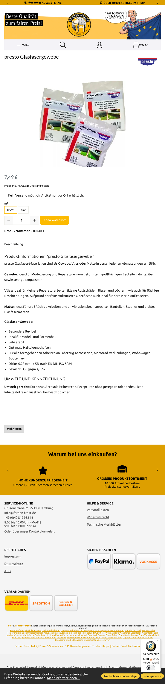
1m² (23, 209)
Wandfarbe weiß (92, 637)
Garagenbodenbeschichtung (75, 630)
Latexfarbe (136, 633)
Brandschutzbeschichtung (86, 640)
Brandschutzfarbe (64, 640)
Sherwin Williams (144, 637)
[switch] (151, 667)
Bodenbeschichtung (45, 635)
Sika (10, 626)
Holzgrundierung (15, 633)
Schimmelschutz (72, 633)
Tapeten (148, 635)
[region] (82, 123)
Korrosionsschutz (75, 637)
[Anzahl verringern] (9, 220)
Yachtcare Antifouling (45, 637)
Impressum (12, 556)
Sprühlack (106, 630)
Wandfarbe (124, 633)
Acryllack (48, 633)
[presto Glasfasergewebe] (82, 124)
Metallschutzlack (133, 630)
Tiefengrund (87, 633)
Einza (141, 635)
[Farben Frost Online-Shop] (82, 24)
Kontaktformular (41, 531)
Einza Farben (112, 635)
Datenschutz (13, 563)
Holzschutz (58, 633)
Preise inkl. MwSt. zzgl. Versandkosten (26, 185)
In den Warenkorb (54, 220)
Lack (156, 633)
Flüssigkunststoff (32, 630)
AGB (7, 571)
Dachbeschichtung (51, 630)
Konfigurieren (152, 676)
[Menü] (158, 641)
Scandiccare (28, 637)
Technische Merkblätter (104, 524)
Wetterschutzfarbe (24, 635)
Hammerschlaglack (33, 633)
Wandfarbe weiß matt (111, 637)
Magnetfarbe (148, 630)
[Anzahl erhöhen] (34, 220)
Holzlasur (10, 635)
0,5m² (10, 209)
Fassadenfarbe (17, 630)
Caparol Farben (23, 626)
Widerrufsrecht (98, 517)
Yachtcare (61, 637)
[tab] (13, 244)
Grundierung (117, 630)
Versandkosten (98, 510)
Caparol (101, 635)
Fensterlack (95, 630)
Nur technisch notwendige (120, 676)
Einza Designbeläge (128, 635)
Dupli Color (99, 633)
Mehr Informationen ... (63, 678)
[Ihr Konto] (99, 45)
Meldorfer (104, 640)
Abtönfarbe (148, 633)
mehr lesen (14, 428)
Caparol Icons (129, 637)
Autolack (110, 633)
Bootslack (92, 635)
